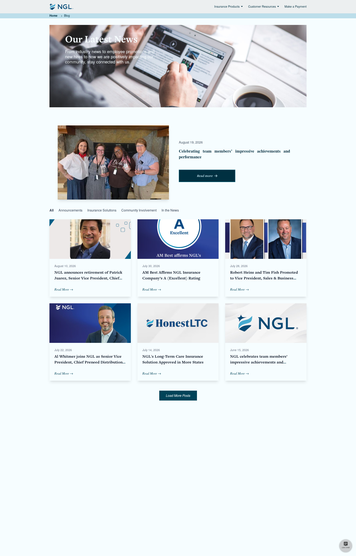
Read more (205, 176)
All (51, 210)
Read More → (63, 289)
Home (53, 15)
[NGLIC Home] (61, 6)
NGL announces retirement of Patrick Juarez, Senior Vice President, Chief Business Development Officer (88, 278)
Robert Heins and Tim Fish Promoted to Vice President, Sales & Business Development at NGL (264, 278)
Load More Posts (178, 395)
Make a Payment (296, 6)
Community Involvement (139, 210)
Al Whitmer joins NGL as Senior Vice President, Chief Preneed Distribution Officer (88, 362)
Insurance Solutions (101, 210)
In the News (170, 210)
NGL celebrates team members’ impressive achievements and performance (258, 362)
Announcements (70, 210)
